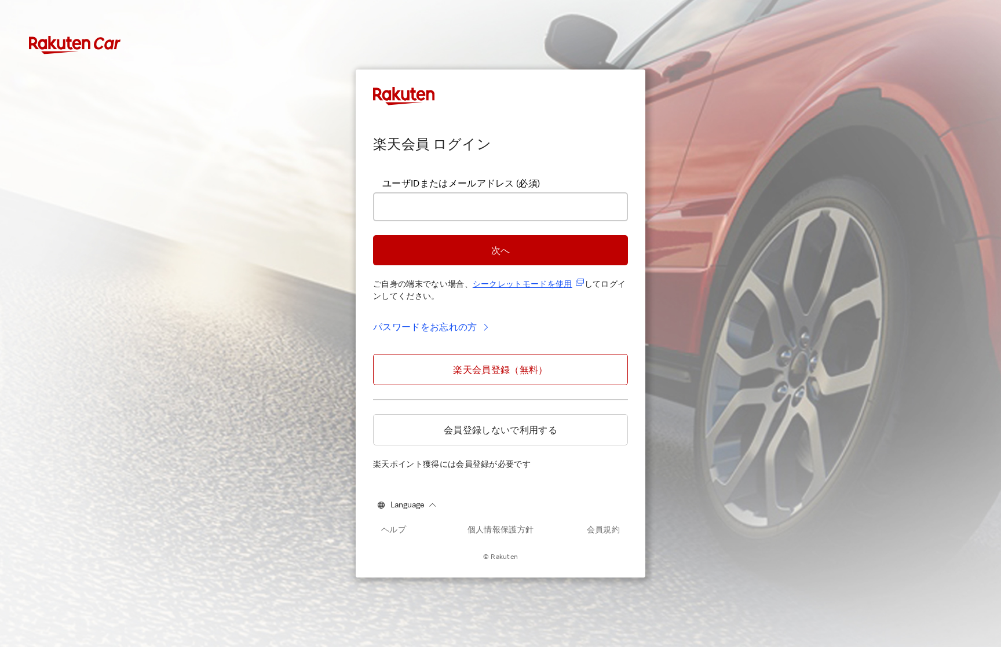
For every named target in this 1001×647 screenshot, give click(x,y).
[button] (500, 250)
